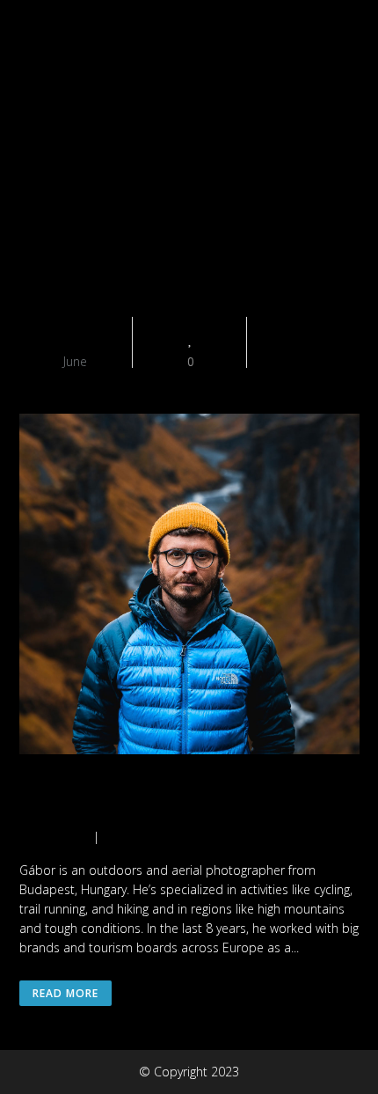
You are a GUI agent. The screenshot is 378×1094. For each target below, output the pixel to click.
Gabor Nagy (104, 798)
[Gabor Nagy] (189, 587)
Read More (65, 993)
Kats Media (51, 836)
